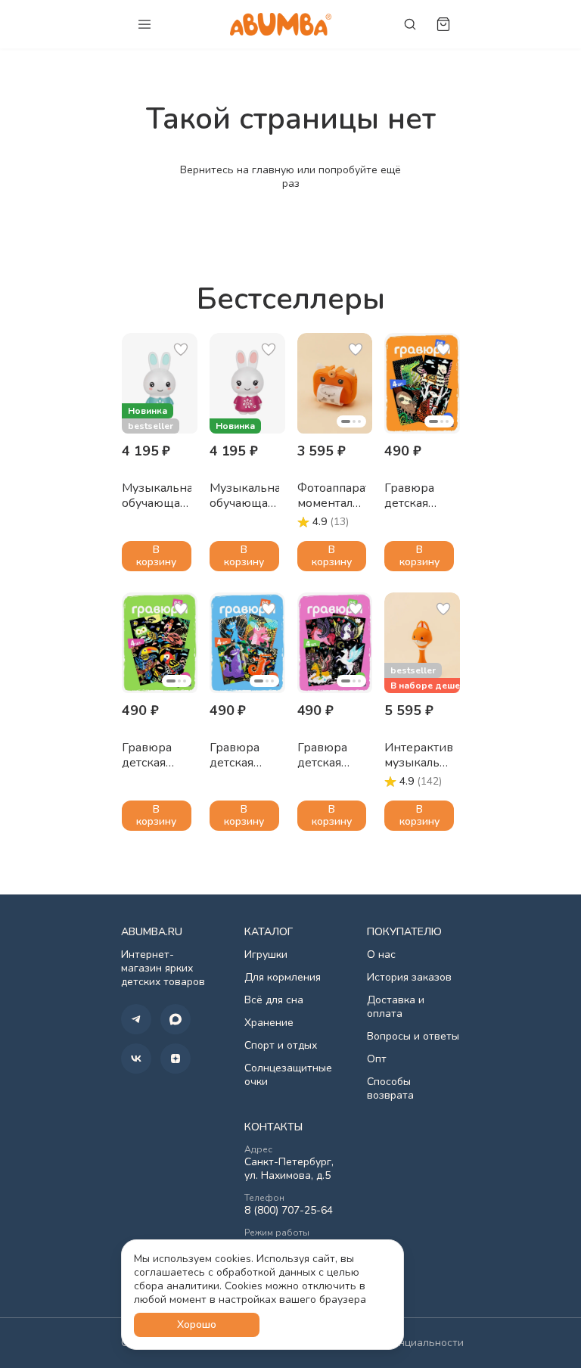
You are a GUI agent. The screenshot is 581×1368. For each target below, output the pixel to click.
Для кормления (282, 977)
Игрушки (265, 955)
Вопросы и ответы (413, 1036)
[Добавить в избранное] (180, 349)
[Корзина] (443, 24)
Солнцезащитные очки (288, 1075)
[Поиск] (410, 24)
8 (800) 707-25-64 (288, 1210)
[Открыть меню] (144, 24)
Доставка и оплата (395, 1007)
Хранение (269, 1023)
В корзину (156, 556)
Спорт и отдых (280, 1045)
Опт (377, 1059)
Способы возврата (390, 1088)
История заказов (409, 977)
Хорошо (196, 1324)
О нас (381, 955)
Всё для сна (273, 1000)
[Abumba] (280, 24)
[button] (159, 383)
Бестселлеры (291, 299)
